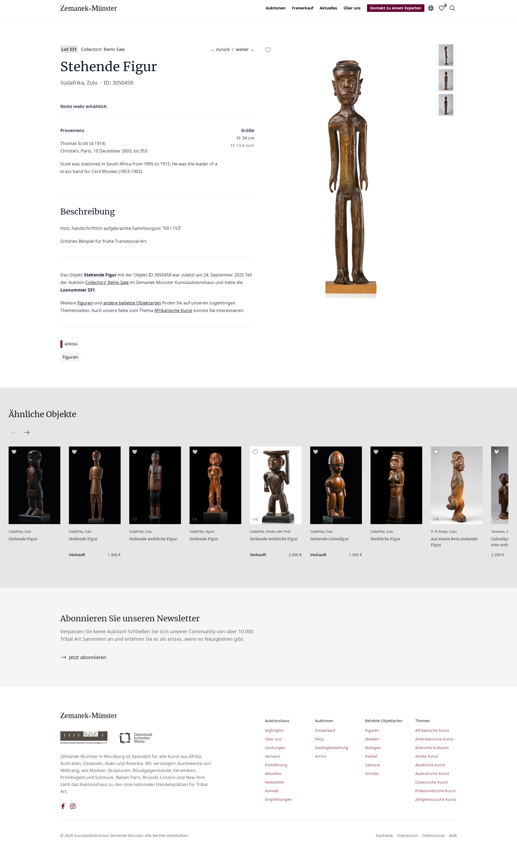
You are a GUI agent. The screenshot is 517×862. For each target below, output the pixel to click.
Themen (422, 720)
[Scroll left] (27, 432)
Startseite (384, 835)
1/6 (255, 519)
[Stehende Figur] (34, 485)
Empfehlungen (278, 799)
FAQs (319, 739)
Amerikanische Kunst (434, 739)
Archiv (320, 756)
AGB (453, 835)
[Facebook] (63, 806)
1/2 (134, 519)
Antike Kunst (426, 756)
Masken (372, 739)
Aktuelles (328, 8)
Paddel (371, 756)
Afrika (71, 344)
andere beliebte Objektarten (132, 303)
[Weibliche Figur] (396, 485)
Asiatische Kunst (430, 764)
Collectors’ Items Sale (107, 282)
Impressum (407, 835)
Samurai (372, 764)
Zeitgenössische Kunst (435, 799)
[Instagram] (72, 806)
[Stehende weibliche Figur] (155, 485)
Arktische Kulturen (432, 747)
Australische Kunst (432, 773)
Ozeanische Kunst (431, 782)
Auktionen (275, 8)
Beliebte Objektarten (384, 720)
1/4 (436, 519)
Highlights (274, 730)
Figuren (85, 303)
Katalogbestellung (331, 747)
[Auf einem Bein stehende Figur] (457, 485)
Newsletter (275, 782)
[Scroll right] (14, 432)
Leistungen (275, 747)
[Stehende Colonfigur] (336, 485)
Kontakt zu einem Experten (395, 8)
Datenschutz (433, 835)
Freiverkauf (302, 8)
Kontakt (272, 790)
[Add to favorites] (268, 49)
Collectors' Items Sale (103, 49)
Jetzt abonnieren (87, 657)
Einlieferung (276, 764)
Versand (272, 756)
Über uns (352, 8)
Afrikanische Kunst (173, 310)
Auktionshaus (277, 720)
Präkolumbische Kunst (435, 790)
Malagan (373, 747)
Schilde (371, 773)
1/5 (194, 519)
